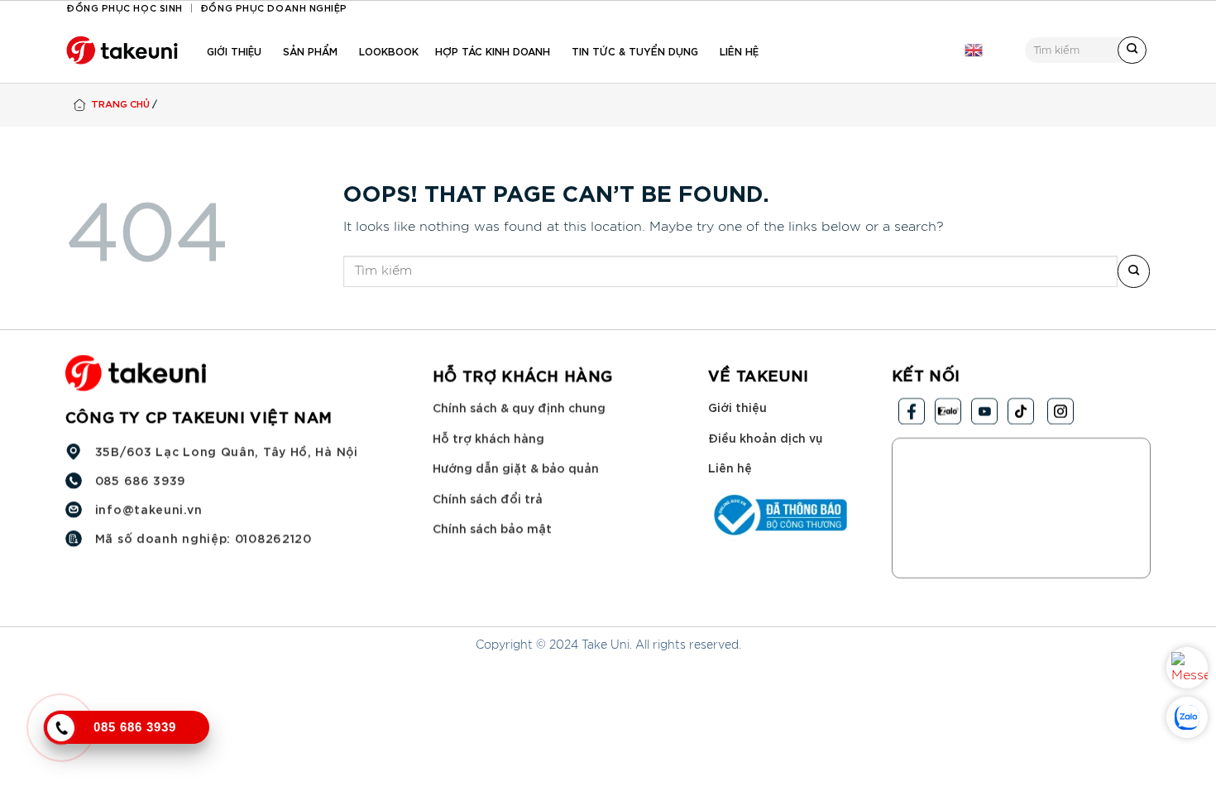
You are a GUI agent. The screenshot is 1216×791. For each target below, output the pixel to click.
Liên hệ (739, 50)
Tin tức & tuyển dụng (635, 50)
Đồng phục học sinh (124, 7)
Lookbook (389, 50)
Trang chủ (120, 103)
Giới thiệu (234, 50)
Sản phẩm (310, 50)
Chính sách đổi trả (488, 498)
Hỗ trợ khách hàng (488, 437)
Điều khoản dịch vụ (765, 437)
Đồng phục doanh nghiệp (273, 7)
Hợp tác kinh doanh (492, 50)
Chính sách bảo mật (492, 528)
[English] (974, 50)
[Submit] (1132, 50)
